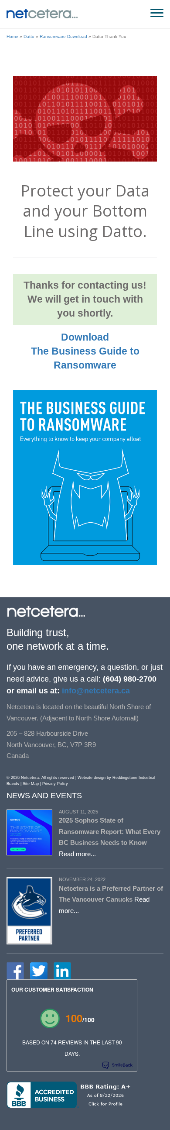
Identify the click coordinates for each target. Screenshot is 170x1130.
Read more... (77, 854)
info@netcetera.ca (95, 690)
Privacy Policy (55, 784)
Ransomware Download (63, 36)
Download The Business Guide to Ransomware (85, 351)
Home (12, 36)
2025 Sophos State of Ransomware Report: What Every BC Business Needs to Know (109, 831)
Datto (29, 36)
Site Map (31, 784)
